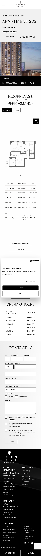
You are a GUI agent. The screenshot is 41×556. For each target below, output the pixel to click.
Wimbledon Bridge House (11, 473)
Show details (30, 282)
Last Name (27, 355)
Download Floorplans (20, 244)
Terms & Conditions (8, 527)
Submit (11, 441)
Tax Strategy (6, 535)
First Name (14, 355)
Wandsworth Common (29, 479)
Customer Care (7, 515)
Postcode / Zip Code (11, 378)
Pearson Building (8, 495)
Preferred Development (11, 386)
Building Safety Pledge (8, 538)
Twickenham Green (9, 476)
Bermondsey (7, 481)
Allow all (20, 288)
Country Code (9, 363)
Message (7, 400)
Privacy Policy (21, 417)
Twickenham (26, 476)
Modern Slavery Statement (10, 532)
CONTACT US (10, 37)
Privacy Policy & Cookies (9, 529)
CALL (32, 553)
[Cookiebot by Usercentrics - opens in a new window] (30, 261)
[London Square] (34, 4)
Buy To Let (6, 504)
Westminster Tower (9, 487)
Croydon (25, 473)
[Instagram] (25, 543)
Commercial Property (9, 518)
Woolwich (6, 492)
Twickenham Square (9, 484)
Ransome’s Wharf (8, 489)
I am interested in (10, 394)
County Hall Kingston (9, 478)
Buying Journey (7, 512)
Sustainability (6, 540)
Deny (20, 293)
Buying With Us (9, 501)
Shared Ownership (8, 509)
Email (6, 371)
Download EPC (20, 250)
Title (6, 355)
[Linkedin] (32, 543)
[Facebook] (28, 543)
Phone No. (17, 363)
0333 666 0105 (27, 37)
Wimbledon (26, 482)
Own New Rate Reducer (10, 507)
